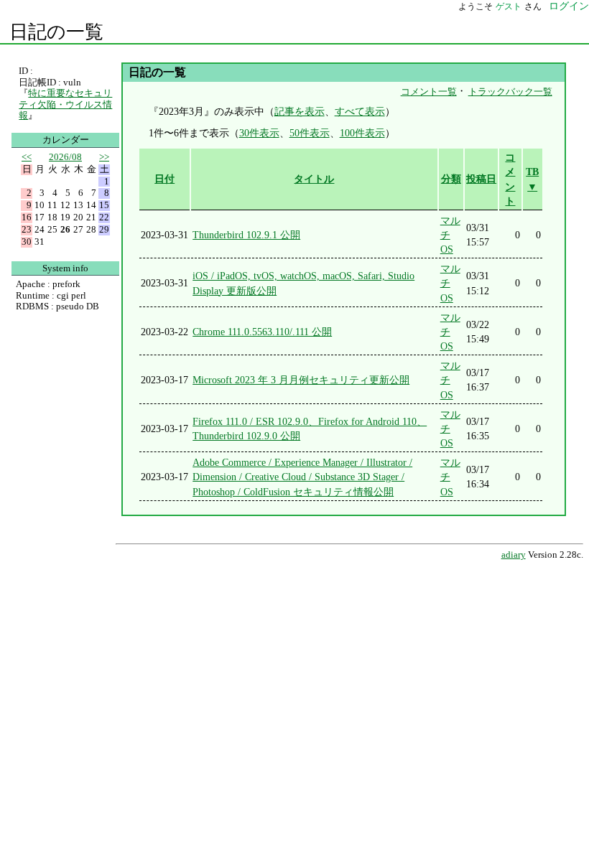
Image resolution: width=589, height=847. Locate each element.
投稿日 (481, 178)
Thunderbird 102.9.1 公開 (246, 234)
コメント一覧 (429, 91)
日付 (164, 178)
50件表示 (309, 133)
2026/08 (65, 156)
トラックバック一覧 (510, 91)
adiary (513, 555)
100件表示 (362, 133)
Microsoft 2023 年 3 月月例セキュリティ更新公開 (301, 379)
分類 (451, 178)
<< (27, 156)
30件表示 (259, 133)
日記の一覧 (56, 32)
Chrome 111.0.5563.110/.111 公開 (262, 331)
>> (104, 156)
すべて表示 (360, 111)
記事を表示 (299, 111)
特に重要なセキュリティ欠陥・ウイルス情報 (65, 104)
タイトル (314, 178)
